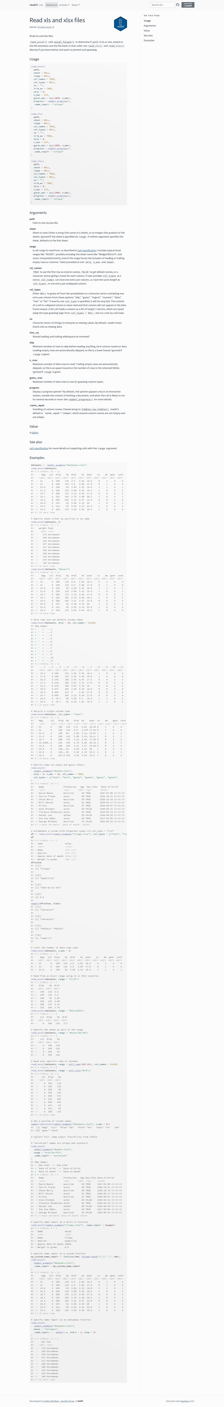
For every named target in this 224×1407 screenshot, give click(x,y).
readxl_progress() (81, 399)
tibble (35, 432)
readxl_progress (57, 101)
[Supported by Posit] (187, 5)
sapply (35, 903)
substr (60, 1332)
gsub (94, 1256)
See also (148, 35)
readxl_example (56, 465)
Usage (147, 20)
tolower (86, 1256)
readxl (34, 5)
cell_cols (74, 1070)
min (51, 98)
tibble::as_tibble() (95, 409)
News (75, 4)
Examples (149, 40)
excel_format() (64, 42)
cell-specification (87, 250)
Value (147, 30)
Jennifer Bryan (67, 1401)
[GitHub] (177, 4)
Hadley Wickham (51, 1401)
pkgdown (184, 1401)
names (34, 1124)
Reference (51, 4)
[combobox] (162, 5)
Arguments (150, 25)
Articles (63, 4)
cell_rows (74, 1064)
